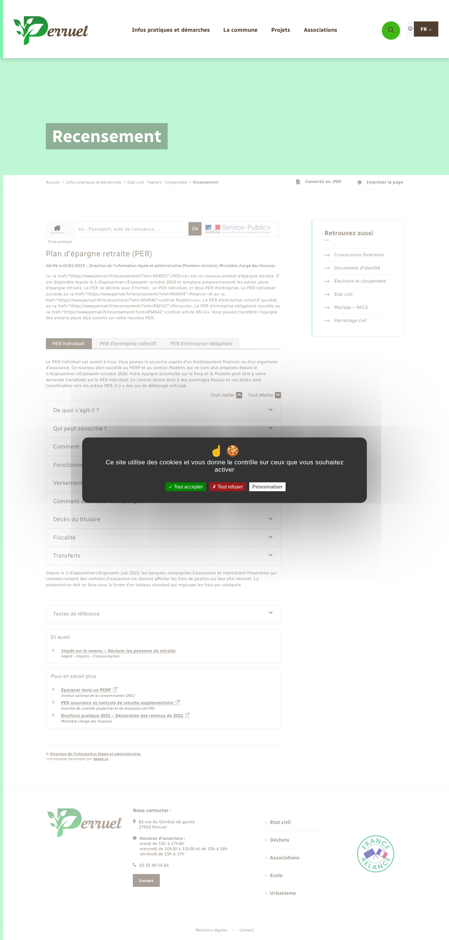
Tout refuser (229, 486)
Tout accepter (188, 486)
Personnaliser (267, 486)
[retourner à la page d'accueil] (51, 30)
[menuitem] (171, 30)
